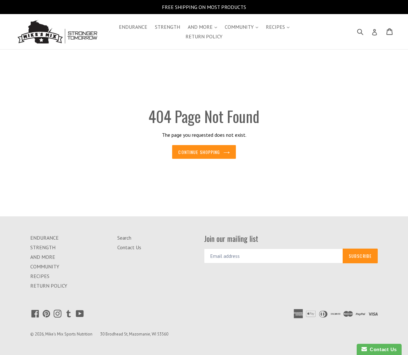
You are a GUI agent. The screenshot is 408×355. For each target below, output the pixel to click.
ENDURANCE (133, 27)
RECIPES (279, 26)
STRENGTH (167, 27)
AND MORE (204, 26)
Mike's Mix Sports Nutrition (68, 334)
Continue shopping (199, 152)
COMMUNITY (243, 26)
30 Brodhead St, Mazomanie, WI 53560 (134, 334)
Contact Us (129, 247)
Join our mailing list (231, 238)
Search (124, 238)
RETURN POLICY (204, 36)
